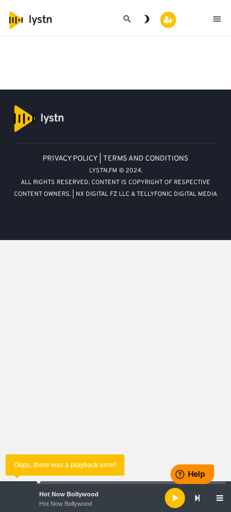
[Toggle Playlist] (220, 498)
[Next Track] (197, 498)
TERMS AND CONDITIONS (145, 159)
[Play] (175, 498)
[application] (115, 498)
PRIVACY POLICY (70, 159)
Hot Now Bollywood (69, 494)
